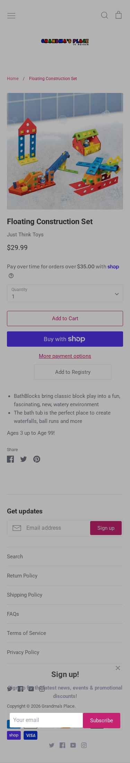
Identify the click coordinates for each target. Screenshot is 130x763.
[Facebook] (59, 745)
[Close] (117, 667)
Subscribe (101, 720)
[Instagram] (81, 745)
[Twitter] (49, 745)
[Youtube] (70, 745)
